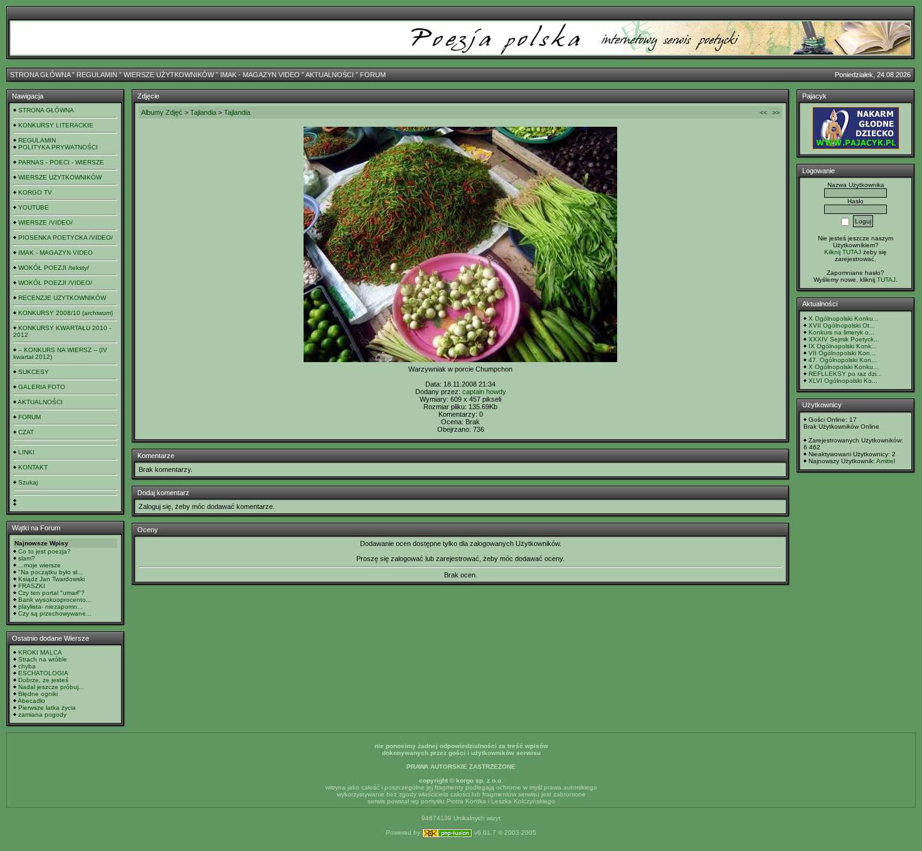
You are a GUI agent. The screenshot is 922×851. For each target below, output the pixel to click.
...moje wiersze (39, 565)
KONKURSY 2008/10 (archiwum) (65, 312)
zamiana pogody (42, 714)
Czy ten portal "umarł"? (51, 592)
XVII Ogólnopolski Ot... (841, 325)
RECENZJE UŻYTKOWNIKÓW (62, 297)
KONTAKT (33, 467)
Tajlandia (203, 112)
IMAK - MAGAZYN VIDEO (260, 74)
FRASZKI (31, 585)
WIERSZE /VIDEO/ (45, 222)
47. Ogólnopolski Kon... (842, 359)
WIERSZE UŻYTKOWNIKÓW (169, 74)
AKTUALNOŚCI (329, 74)
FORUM (373, 74)
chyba (27, 666)
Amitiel (885, 461)
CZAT (26, 432)
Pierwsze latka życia (47, 707)
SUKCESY (33, 371)
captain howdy (484, 391)
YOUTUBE (33, 207)
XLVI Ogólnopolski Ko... (842, 380)
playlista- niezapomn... (50, 606)
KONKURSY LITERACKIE (55, 125)
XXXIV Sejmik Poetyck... (843, 339)
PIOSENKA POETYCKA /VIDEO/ (65, 237)
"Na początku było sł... (50, 572)
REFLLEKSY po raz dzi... (845, 373)
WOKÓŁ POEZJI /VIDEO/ (55, 282)
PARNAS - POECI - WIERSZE (61, 162)
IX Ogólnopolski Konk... (842, 346)
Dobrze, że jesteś (43, 680)
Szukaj (28, 482)
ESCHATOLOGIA (43, 673)
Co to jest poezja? (44, 551)
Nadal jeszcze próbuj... (51, 686)
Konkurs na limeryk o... (841, 332)
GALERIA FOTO (41, 386)
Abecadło (31, 700)
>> (776, 112)
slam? (26, 558)
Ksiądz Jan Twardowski (51, 578)
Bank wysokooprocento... (55, 599)
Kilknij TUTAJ (842, 252)
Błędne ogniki (38, 693)
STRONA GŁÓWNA (40, 74)
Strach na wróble (42, 659)
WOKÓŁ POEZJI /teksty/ (53, 267)
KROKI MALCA (40, 652)
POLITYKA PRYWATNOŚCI (58, 147)
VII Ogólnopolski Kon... (842, 353)
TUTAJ (886, 279)
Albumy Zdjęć (162, 112)
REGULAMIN (97, 74)
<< (763, 112)
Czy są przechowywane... (55, 613)
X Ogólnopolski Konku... (843, 318)
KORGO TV (35, 192)
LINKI (26, 452)
